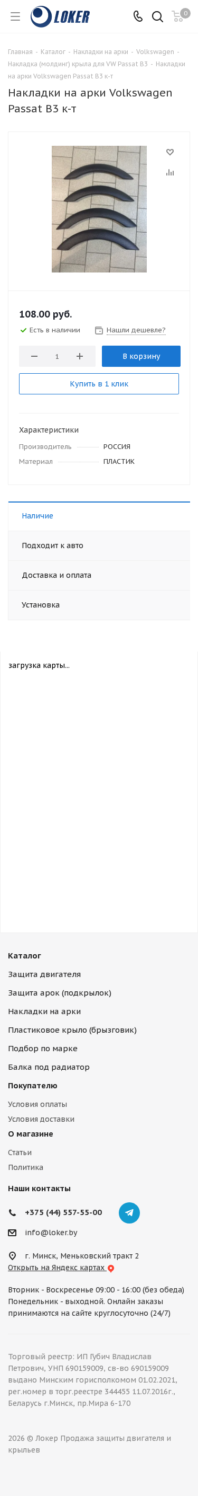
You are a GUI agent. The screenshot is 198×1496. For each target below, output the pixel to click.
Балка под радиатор (49, 1067)
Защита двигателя (44, 974)
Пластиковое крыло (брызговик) (72, 1030)
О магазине (30, 1134)
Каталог (24, 956)
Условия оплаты (37, 1104)
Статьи (20, 1152)
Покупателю (33, 1085)
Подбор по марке (43, 1048)
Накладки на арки (44, 1011)
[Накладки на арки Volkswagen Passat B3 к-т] (99, 208)
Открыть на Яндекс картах (57, 1267)
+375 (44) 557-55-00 (63, 1212)
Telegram (129, 1213)
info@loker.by (51, 1232)
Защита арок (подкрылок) (59, 993)
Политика (25, 1167)
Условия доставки (41, 1119)
